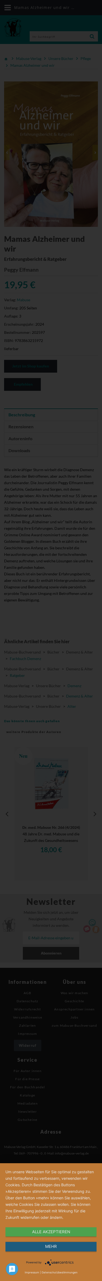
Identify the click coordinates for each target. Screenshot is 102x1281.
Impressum (32, 1272)
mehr (51, 1246)
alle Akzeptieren (51, 1231)
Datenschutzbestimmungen (60, 1272)
